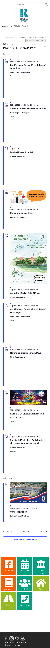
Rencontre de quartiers (21, 212)
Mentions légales (13, 645)
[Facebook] (6, 640)
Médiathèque (8, 589)
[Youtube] (23, 640)
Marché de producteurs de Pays (25, 352)
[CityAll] (17, 640)
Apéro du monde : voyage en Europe (28, 108)
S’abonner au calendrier (23, 539)
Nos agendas (25, 570)
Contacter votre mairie (15, 642)
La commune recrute (40, 605)
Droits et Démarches (41, 570)
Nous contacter (25, 605)
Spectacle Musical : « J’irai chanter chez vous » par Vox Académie (27, 442)
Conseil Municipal (18, 511)
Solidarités (24, 589)
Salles (41, 589)
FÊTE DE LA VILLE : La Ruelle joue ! (27, 413)
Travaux (8, 605)
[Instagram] (11, 640)
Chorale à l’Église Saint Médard (25, 293)
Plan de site (17, 1)
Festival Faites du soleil (21, 152)
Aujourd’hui (25, 531)
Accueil (5, 1)
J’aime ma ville (9, 570)
